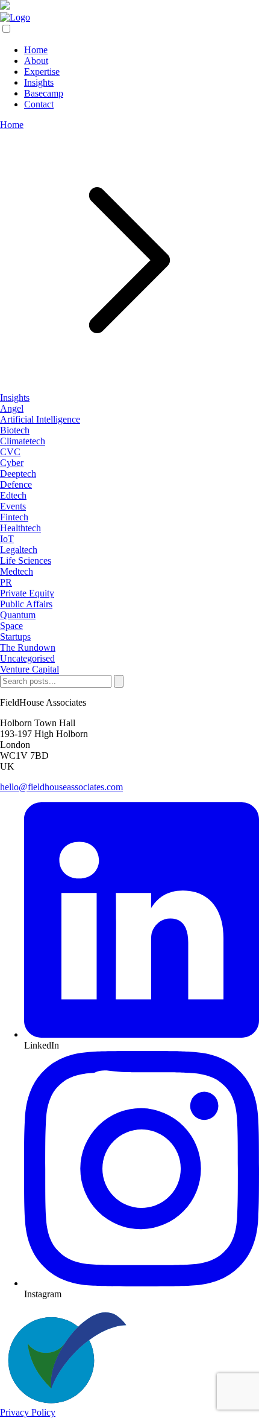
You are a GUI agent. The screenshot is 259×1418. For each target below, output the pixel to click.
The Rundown (27, 647)
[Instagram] (141, 1283)
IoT (7, 539)
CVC (10, 452)
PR (6, 582)
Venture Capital (29, 669)
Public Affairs (26, 604)
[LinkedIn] (141, 1034)
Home (11, 125)
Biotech (15, 430)
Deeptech (18, 473)
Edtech (13, 495)
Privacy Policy (27, 1412)
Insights (15, 397)
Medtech (16, 571)
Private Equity (27, 593)
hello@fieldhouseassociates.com (61, 787)
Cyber (11, 463)
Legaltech (18, 550)
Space (11, 626)
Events (13, 506)
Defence (16, 484)
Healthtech (20, 528)
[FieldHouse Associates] (15, 17)
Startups (15, 636)
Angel (11, 408)
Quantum (18, 615)
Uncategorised (27, 658)
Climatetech (22, 441)
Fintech (14, 517)
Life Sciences (25, 560)
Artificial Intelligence (40, 419)
